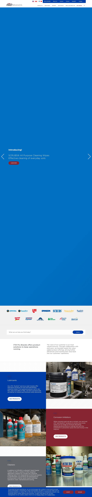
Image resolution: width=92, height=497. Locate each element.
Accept (68, 492)
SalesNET (74, 1)
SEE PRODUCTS (14, 399)
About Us (55, 1)
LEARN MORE (14, 165)
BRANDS (54, 5)
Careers (67, 1)
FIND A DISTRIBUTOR (70, 5)
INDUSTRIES (47, 5)
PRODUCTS (40, 5)
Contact (61, 1)
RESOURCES (61, 5)
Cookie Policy (51, 494)
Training (80, 1)
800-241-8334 (47, 1)
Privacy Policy (40, 494)
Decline (80, 492)
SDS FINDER (79, 5)
